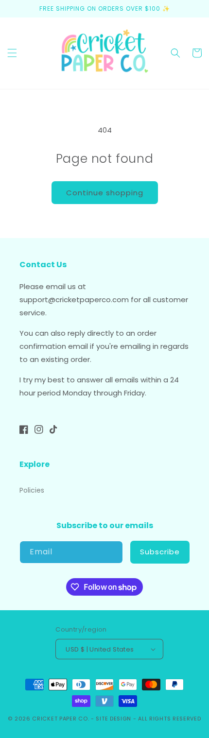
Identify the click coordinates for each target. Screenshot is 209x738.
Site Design (113, 718)
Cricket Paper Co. (60, 718)
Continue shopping (104, 193)
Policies (31, 490)
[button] (12, 53)
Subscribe (160, 552)
